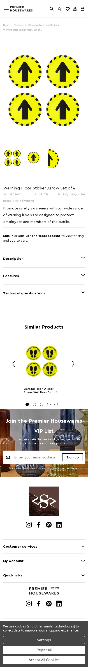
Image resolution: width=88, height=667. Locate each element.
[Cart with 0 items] (82, 9)
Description (13, 258)
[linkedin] (59, 525)
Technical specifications (24, 293)
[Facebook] (39, 525)
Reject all (44, 649)
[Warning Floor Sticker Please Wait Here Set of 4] (42, 361)
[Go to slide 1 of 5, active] (27, 404)
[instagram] (29, 525)
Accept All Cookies (44, 659)
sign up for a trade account (39, 236)
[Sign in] (74, 9)
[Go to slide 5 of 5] (56, 404)
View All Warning (23, 200)
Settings (44, 640)
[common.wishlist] (67, 9)
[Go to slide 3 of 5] (41, 404)
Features (11, 276)
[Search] (51, 9)
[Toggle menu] (10, 13)
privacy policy (70, 468)
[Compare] (59, 8)
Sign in (8, 236)
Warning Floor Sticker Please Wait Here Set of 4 (40, 390)
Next (71, 364)
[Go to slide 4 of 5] (49, 404)
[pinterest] (49, 525)
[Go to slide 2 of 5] (34, 404)
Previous (12, 364)
